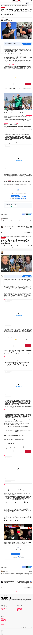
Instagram (18, 198)
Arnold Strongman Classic (11, 58)
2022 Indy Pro (10, 294)
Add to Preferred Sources (27, 43)
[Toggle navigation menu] (31, 3)
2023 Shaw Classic (16, 69)
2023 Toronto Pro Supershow (25, 330)
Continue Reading (16, 623)
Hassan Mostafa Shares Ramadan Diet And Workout (15, 520)
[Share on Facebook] (2, 46)
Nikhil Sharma (6, 19)
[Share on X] (2, 48)
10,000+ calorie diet (21, 174)
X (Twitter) (21, 198)
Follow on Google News (24, 196)
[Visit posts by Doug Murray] (2, 571)
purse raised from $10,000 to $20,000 (13, 510)
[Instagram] (31, 571)
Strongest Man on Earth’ (25, 176)
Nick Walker (20, 365)
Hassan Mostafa (16, 281)
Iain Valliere (16, 330)
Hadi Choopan (14, 516)
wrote (13, 136)
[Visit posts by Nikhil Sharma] (2, 218)
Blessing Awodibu (23, 281)
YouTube (25, 198)
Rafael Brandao (16, 401)
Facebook (15, 198)
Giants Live (30, 61)
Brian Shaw (13, 46)
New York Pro (16, 294)
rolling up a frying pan (24, 119)
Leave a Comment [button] (28, 232)
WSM (27, 57)
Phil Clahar (21, 331)
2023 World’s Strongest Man (20, 66)
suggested (24, 426)
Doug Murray (6, 571)
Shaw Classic (11, 64)
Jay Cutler (5, 279)
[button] (1, 0)
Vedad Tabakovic (7, 605)
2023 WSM (21, 112)
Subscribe (27, 345)
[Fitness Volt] (16, 1)
